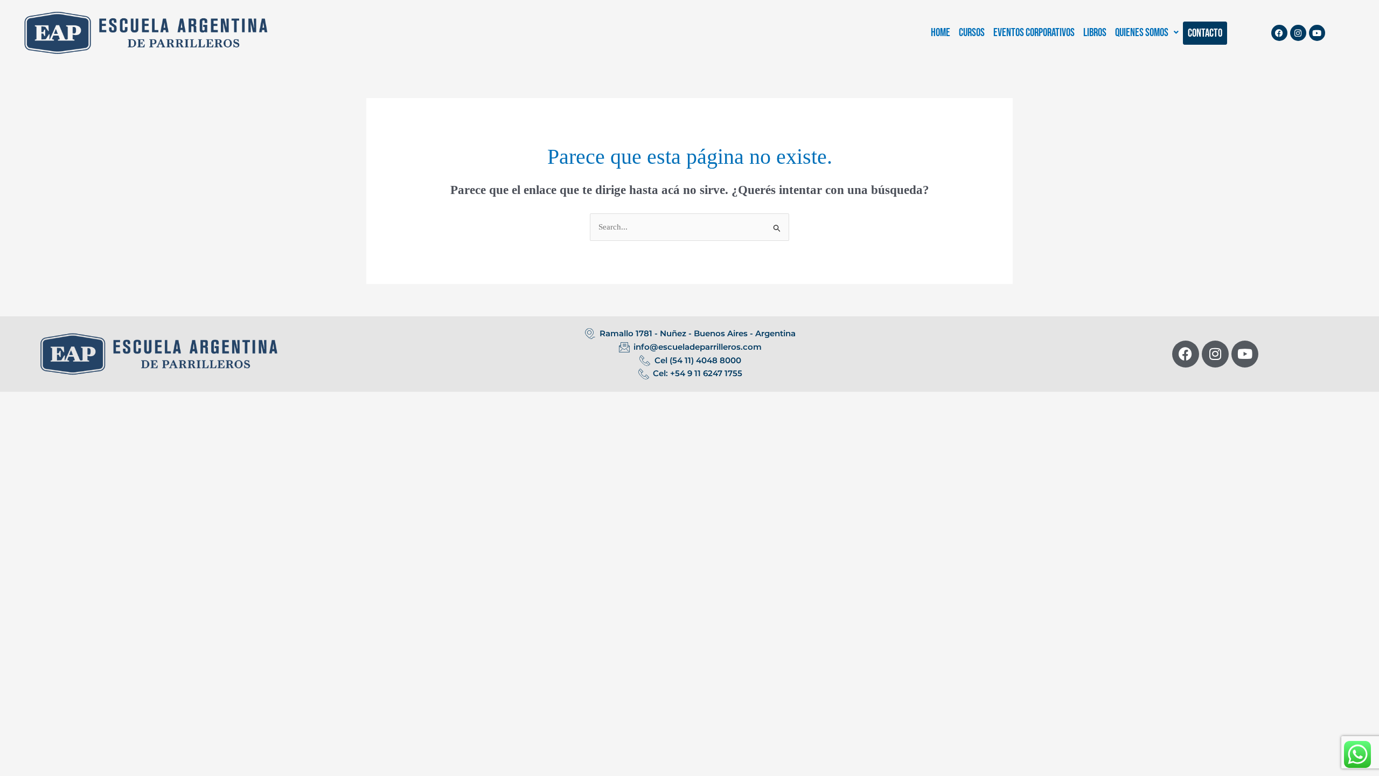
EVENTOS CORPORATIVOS (1034, 32)
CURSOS (972, 32)
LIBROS (1094, 32)
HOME (940, 32)
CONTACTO (1205, 33)
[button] (1147, 33)
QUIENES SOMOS (1141, 32)
